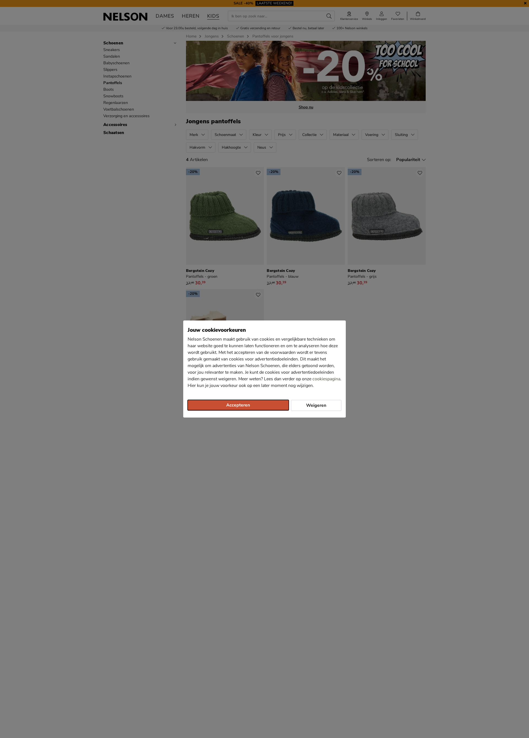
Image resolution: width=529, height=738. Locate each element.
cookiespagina (326, 379)
